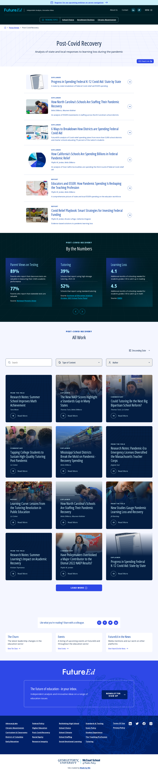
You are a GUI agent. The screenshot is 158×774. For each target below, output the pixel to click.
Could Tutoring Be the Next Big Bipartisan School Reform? (129, 403)
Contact (125, 10)
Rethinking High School (69, 723)
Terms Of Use (119, 723)
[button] (149, 10)
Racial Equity (37, 737)
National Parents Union (26, 301)
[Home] (5, 27)
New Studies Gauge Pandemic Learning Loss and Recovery (128, 509)
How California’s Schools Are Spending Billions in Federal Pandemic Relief (84, 156)
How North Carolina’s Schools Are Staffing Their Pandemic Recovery (85, 104)
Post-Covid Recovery (41, 732)
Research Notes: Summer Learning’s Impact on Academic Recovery (28, 558)
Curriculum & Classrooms (16, 732)
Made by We (85, 768)
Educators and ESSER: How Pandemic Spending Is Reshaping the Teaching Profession (86, 185)
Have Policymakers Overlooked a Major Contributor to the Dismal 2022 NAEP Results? (79, 558)
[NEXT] (82, 311)
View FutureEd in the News (117, 648)
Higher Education (39, 728)
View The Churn (13, 648)
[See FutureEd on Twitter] (137, 723)
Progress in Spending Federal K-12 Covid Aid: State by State (86, 81)
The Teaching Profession (96, 737)
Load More (77, 587)
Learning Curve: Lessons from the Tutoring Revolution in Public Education (27, 507)
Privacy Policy (119, 728)
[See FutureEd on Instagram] (150, 723)
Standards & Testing (94, 723)
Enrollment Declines (85, 20)
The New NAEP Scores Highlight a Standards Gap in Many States (79, 401)
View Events (62, 648)
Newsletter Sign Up (113, 694)
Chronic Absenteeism (107, 20)
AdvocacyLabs (12, 723)
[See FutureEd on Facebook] (144, 723)
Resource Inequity (40, 741)
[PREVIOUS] (75, 311)
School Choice (68, 20)
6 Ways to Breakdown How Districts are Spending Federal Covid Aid (85, 131)
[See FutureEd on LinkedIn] (130, 723)
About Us (114, 10)
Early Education (12, 741)
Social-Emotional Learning (70, 741)
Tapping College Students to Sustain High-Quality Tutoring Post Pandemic (27, 456)
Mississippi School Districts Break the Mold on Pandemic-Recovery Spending (78, 456)
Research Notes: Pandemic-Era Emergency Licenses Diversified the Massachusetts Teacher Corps (129, 454)
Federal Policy (38, 723)
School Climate (65, 732)
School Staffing (65, 737)
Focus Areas (14, 27)
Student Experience (94, 732)
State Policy (91, 728)
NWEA (119, 298)
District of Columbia (14, 737)
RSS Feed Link (144, 61)
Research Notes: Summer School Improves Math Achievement (25, 401)
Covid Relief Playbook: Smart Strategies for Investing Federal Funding (87, 212)
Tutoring (89, 741)
